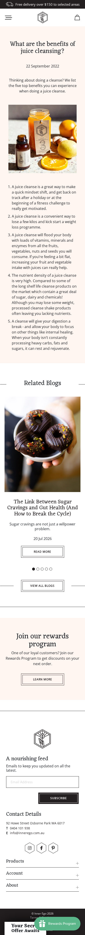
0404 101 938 (20, 828)
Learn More (42, 679)
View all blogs (42, 586)
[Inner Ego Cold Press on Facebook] (41, 848)
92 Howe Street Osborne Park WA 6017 (35, 823)
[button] (33, 569)
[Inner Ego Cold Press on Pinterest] (53, 848)
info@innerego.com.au (27, 833)
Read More (42, 552)
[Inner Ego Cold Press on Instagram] (29, 848)
